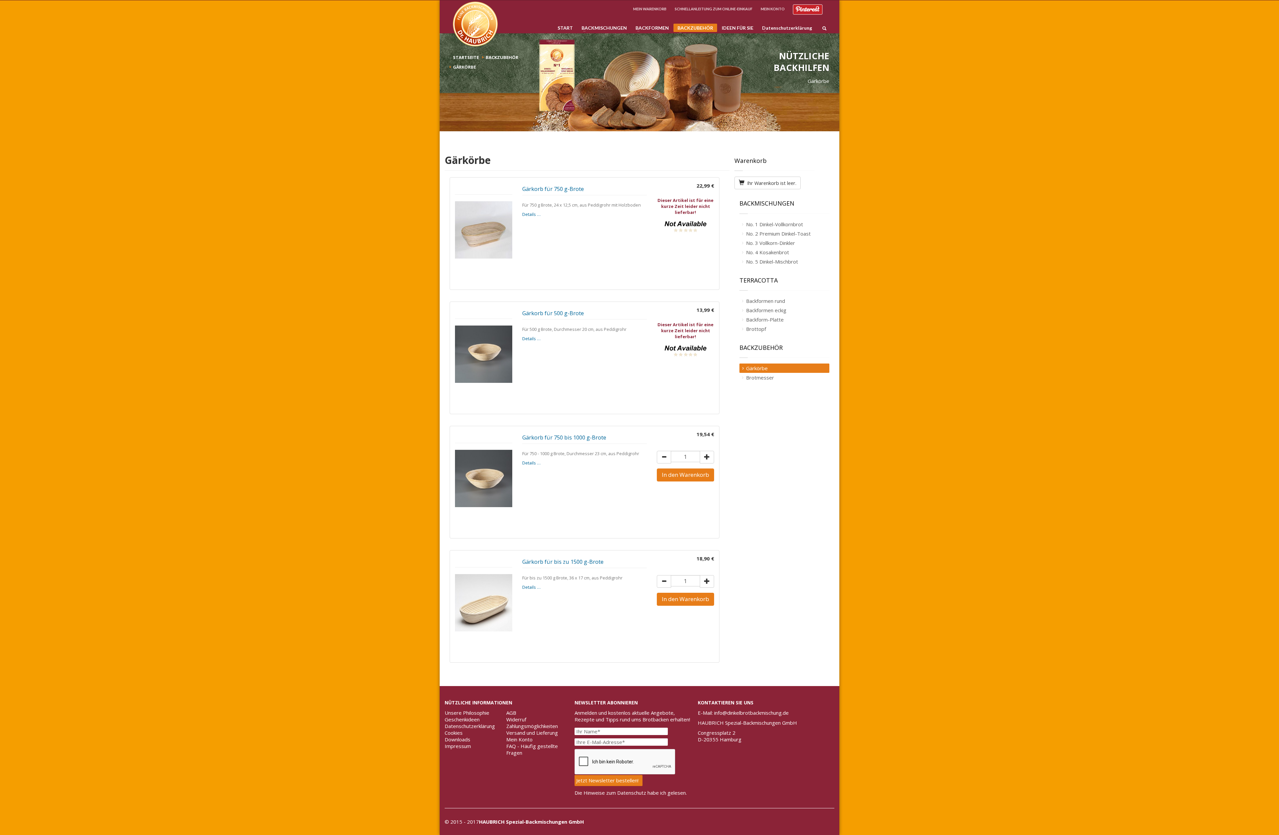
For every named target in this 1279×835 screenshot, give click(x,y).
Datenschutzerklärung (785, 28)
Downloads (457, 739)
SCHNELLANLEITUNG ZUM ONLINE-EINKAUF (713, 9)
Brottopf (756, 329)
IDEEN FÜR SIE (737, 28)
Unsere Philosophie (467, 712)
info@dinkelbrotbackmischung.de (751, 712)
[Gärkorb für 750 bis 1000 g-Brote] (483, 478)
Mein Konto (519, 739)
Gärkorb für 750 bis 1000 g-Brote (564, 437)
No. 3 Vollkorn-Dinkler (770, 243)
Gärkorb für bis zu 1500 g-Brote (563, 561)
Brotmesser (760, 377)
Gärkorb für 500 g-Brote (553, 313)
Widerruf (516, 719)
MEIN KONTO (773, 9)
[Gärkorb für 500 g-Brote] (483, 354)
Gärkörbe (757, 368)
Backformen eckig (766, 310)
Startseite (466, 57)
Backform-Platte (765, 319)
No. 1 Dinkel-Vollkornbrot (774, 224)
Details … (531, 214)
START (565, 28)
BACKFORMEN (650, 28)
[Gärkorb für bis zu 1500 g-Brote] (483, 602)
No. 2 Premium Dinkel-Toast (778, 233)
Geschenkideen (462, 719)
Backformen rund (765, 301)
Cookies (454, 732)
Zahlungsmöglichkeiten (532, 726)
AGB (511, 712)
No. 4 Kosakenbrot (767, 252)
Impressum (458, 746)
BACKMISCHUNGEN (602, 28)
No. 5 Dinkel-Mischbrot (772, 261)
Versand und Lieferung (532, 732)
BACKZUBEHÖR (693, 28)
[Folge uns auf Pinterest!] (808, 9)
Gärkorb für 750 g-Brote (553, 189)
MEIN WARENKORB (649, 9)
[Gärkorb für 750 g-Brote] (483, 230)
